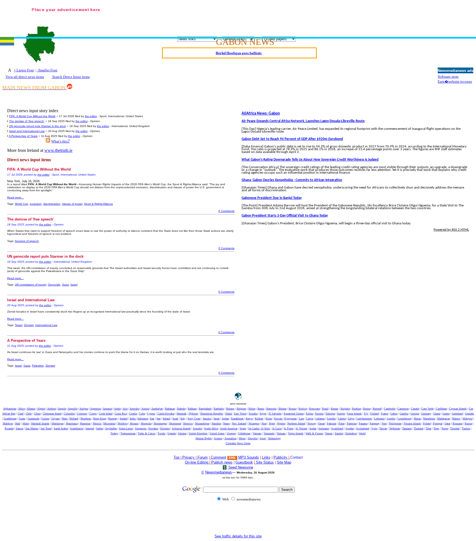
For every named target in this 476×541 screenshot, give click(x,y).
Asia (125, 408)
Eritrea (309, 413)
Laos (301, 418)
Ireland (166, 418)
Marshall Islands (40, 423)
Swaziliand (337, 428)
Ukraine (182, 433)
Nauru (226, 423)
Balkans (192, 408)
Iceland (124, 418)
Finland (374, 413)
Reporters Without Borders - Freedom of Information (239, 56)
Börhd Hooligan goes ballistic (239, 48)
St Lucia (277, 428)
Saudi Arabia (61, 428)
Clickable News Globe (238, 443)
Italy (182, 418)
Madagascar (443, 418)
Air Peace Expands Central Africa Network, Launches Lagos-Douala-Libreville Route (303, 121)
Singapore (141, 428)
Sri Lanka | (254, 428)
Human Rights (204, 438)
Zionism (29, 325)
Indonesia (142, 418)
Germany (426, 413)
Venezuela (269, 433)
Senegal (89, 428)
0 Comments (226, 210)
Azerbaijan (157, 408)
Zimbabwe (351, 433)
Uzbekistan (244, 433)
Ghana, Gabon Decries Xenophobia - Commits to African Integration (292, 180)
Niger (272, 423)
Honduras (85, 418)
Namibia (216, 423)
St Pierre (288, 428)
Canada (415, 408)
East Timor (240, 413)
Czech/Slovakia (165, 413)
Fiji (366, 413)
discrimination (51, 203)
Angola (62, 408)
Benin (261, 408)
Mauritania (72, 423)
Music (242, 438)
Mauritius (85, 423)
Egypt (263, 413)
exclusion (36, 203)
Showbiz (253, 438)
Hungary (113, 418)
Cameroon (403, 408)
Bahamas (170, 408)
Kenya (249, 418)
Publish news (221, 462)
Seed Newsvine (240, 467)
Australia (134, 408)
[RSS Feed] (48, 141)
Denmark (181, 413)
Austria (145, 408)
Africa (21, 408)
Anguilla (72, 408)
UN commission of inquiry (30, 284)
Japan (216, 418)
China (37, 413)
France (384, 413)
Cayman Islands (458, 408)
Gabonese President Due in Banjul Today (272, 198)
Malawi (456, 418)
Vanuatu (257, 433)
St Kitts (265, 428)
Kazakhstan (237, 418)
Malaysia (467, 418)
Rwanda (9, 428)
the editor (91, 116)
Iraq (158, 418)
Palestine (38, 365)
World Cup (21, 203)
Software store (448, 76)
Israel (74, 284)
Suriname (323, 428)
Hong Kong (99, 418)
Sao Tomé (46, 428)
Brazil (325, 408)
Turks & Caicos (146, 433)
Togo (436, 428)
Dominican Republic (211, 413)
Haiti (65, 418)
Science (218, 438)
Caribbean (441, 408)
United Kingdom (198, 433)
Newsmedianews (218, 472)
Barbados (219, 408)
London (391, 418)
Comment (218, 457)
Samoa (19, 428)
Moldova (123, 423)
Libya (351, 418)
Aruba (117, 408)
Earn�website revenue (455, 81)
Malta (26, 423)
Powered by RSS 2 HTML (451, 230)
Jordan (225, 418)
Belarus (230, 408)
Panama (363, 423)
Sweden (349, 428)
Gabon (393, 413)
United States (217, 433)
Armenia (107, 408)
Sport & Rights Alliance (98, 203)
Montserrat (175, 423)
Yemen (328, 433)
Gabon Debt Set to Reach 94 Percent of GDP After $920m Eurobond (292, 139)
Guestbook (244, 462)
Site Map (284, 462)
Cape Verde (427, 408)
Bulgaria (345, 408)
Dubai (228, 413)
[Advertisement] (337, 16)
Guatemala (33, 418)
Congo (93, 413)
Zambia (339, 433)
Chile (29, 413)
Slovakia (153, 428)
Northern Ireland (296, 423)
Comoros (82, 413)
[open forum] (181, 457)
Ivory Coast (194, 418)
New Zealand (239, 423)
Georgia (414, 413)
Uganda (171, 433)
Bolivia (303, 408)
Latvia (309, 418)
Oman (321, 423)
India (133, 418)
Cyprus (151, 413)
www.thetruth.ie (58, 150)
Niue (264, 423)
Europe (341, 413)
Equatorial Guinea (294, 413)
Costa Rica (121, 413)
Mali (17, 423)
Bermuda (271, 408)
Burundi (377, 408)
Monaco (134, 423)
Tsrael (18, 325)
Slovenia (165, 428)
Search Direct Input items (71, 77)
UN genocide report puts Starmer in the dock (37, 126)
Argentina (95, 408)
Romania (458, 423)
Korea (269, 418)
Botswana (314, 408)
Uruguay (231, 433)
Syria (374, 428)
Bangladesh (205, 408)
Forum (202, 457)
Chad (20, 413)
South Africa (211, 428)
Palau (342, 423)
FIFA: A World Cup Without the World (32, 116)
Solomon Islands (181, 428)
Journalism (231, 438)
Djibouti (193, 413)
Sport (263, 438)
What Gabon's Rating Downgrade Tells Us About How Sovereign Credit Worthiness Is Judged (310, 160)
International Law (46, 325)
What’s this (59, 141)
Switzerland (362, 428)
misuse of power (72, 203)
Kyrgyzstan (290, 418)
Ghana (436, 413)
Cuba (142, 413)
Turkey (114, 433)
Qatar (447, 423)
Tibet (428, 428)
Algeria (41, 408)
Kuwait (278, 418)
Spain (243, 428)
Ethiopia (330, 413)
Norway (311, 423)
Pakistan (331, 423)
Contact (296, 457)
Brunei (334, 408)
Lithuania (379, 418)
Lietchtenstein (364, 418)
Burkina (356, 408)
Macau (417, 418)
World (362, 433)
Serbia (99, 428)
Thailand (418, 428)
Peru (384, 423)
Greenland (457, 413)
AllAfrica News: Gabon (261, 114)
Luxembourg (404, 418)
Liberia (342, 418)
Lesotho (331, 418)
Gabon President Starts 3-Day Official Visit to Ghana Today (285, 215)
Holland (73, 418)
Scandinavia (76, 428)
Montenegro (160, 423)
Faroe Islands (354, 413)
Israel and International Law (27, 131)
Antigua (83, 408)
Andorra (51, 408)
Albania (31, 408)
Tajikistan (394, 428)
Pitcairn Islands (412, 423)
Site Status (264, 462)
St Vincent (301, 428)
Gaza (65, 284)
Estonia (319, 413)
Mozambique (202, 423)
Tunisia (466, 428)
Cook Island (105, 413)
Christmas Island (52, 413)
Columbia (69, 413)
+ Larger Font (24, 70)
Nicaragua (253, 423)
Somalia (197, 428)
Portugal (437, 423)
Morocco (188, 423)
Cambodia (389, 408)
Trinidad (454, 428)
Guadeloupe (10, 418)
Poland (427, 423)
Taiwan (383, 428)
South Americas (228, 428)
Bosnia (292, 408)
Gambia (404, 413)
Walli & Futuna (314, 433)
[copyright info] (210, 457)
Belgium (241, 408)
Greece (446, 413)
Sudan (312, 428)
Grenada (469, 413)
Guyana (55, 418)
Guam (22, 418)
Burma (366, 408)
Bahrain (181, 408)
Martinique (58, 423)
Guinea (45, 418)
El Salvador (275, 413)
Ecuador (253, 413)
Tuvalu (161, 433)
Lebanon (320, 418)
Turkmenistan (128, 433)
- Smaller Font (46, 70)
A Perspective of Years (23, 136)
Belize (251, 408)
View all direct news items (25, 77)
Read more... (15, 197)
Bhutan (282, 408)
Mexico (97, 423)
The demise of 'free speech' (26, 121)
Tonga (444, 428)
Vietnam (281, 433)
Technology (274, 438)
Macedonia (429, 418)
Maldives (8, 423)
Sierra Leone (126, 428)
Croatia (133, 413)
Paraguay (375, 423)
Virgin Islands (295, 433)
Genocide (54, 284)
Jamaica (207, 418)
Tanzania (407, 428)
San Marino (31, 428)
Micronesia (109, 423)
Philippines (395, 423)
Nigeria (281, 423)
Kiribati (259, 418)
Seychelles (111, 428)
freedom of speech (27, 241)
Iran (152, 418)
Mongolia (146, 423)
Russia (468, 423)
